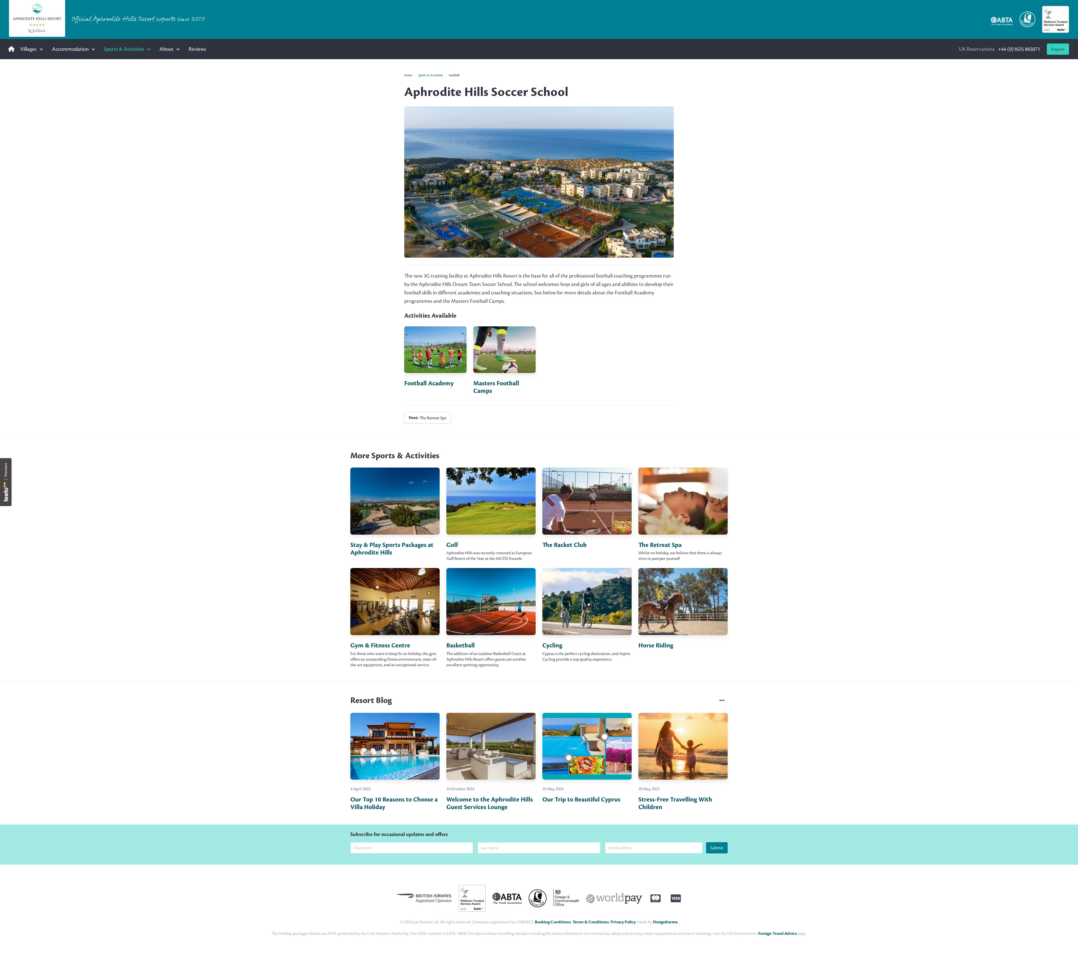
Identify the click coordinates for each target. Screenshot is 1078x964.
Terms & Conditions (591, 922)
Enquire (1058, 49)
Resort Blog (371, 700)
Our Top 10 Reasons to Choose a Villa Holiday (394, 803)
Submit (717, 847)
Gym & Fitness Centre (380, 645)
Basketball (460, 645)
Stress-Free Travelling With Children (675, 803)
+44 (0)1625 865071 (999, 49)
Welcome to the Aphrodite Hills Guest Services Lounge (489, 803)
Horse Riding (655, 645)
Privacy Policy (623, 922)
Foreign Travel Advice (777, 933)
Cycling (552, 645)
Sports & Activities (124, 49)
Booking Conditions (553, 922)
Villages (28, 49)
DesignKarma (665, 922)
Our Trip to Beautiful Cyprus (581, 799)
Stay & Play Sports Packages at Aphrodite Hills (391, 549)
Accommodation (70, 49)
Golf (452, 545)
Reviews (197, 49)
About (166, 49)
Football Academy (429, 383)
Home (408, 75)
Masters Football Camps (496, 387)
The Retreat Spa (427, 417)
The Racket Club (564, 545)
